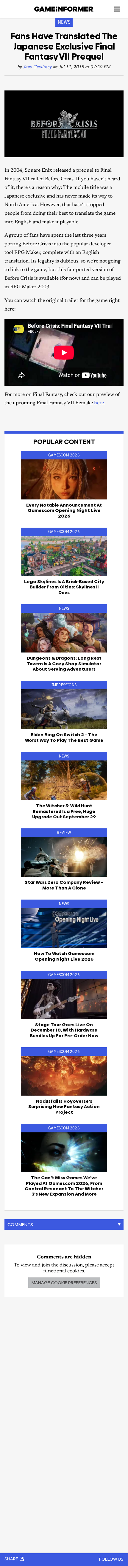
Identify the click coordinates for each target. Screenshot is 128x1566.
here (99, 403)
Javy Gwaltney (37, 67)
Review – (64, 885)
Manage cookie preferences (64, 1282)
